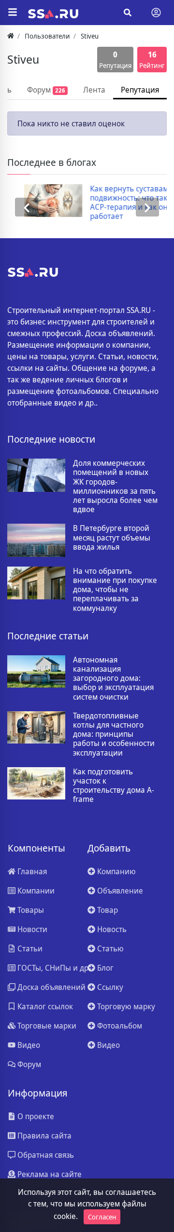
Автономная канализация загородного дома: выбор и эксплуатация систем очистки (113, 678)
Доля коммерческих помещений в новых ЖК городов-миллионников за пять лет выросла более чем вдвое (115, 486)
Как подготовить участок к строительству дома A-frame (113, 785)
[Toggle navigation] (156, 12)
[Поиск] (127, 12)
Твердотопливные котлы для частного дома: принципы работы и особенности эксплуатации (114, 734)
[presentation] (26, 207)
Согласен (102, 1216)
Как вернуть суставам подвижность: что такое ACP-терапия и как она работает (119, 202)
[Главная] (10, 36)
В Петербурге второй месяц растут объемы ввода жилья (111, 538)
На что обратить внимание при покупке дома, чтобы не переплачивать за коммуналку (115, 590)
